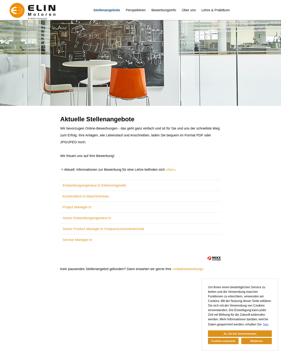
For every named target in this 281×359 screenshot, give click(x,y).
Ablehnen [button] (256, 340)
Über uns (189, 10)
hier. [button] (266, 324)
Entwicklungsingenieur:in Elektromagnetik (94, 185)
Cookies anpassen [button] (223, 340)
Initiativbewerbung (188, 269)
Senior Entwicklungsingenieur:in (87, 218)
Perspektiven (136, 10)
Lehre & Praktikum (215, 10)
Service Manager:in (77, 240)
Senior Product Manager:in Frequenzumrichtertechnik (103, 229)
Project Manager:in (77, 207)
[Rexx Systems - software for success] (214, 258)
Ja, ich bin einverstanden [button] (240, 333)
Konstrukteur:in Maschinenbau (86, 196)
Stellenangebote (106, 10)
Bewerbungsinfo (163, 10)
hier (170, 169)
